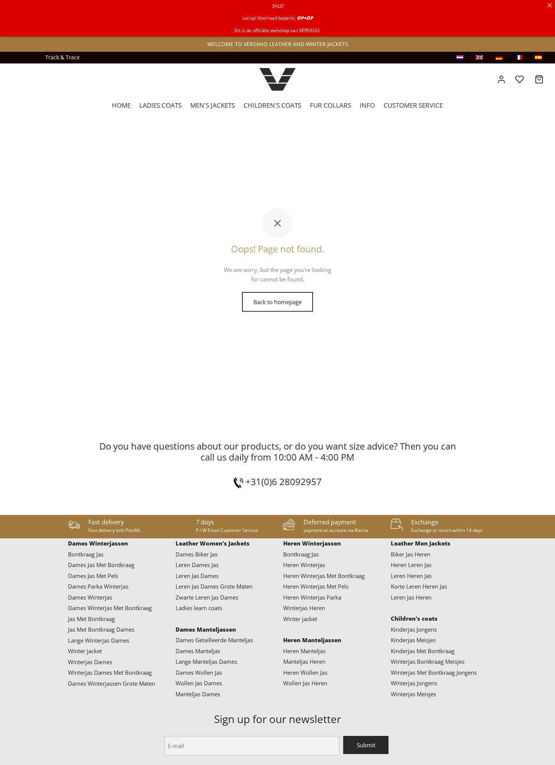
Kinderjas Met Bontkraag (423, 651)
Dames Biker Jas (196, 554)
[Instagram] (17, 57)
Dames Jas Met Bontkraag (101, 565)
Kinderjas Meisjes (413, 640)
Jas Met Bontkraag (91, 619)
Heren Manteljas (304, 651)
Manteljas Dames (198, 694)
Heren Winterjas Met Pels (315, 586)
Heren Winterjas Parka (312, 597)
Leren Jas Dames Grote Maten (214, 586)
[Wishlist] (520, 79)
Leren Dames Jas (197, 565)
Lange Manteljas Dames (206, 661)
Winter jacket (85, 651)
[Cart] (539, 79)
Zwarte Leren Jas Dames (207, 597)
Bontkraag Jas (85, 554)
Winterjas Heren (304, 608)
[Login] (501, 79)
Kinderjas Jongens (414, 629)
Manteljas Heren (304, 661)
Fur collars (330, 105)
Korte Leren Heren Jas (419, 586)
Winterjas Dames (90, 662)
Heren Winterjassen (312, 543)
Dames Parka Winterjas (98, 586)
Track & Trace (62, 57)
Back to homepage (277, 302)
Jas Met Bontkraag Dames (101, 629)
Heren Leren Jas (411, 565)
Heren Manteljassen (312, 640)
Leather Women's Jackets (213, 543)
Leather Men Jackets (420, 543)
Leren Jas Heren (411, 597)
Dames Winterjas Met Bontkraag (110, 608)
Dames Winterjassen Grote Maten (111, 683)
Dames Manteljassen (206, 629)
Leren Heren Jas (411, 576)
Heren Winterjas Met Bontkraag (324, 576)
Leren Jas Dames (197, 576)
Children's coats (272, 105)
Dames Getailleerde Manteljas (214, 640)
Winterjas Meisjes (413, 694)
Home (121, 105)
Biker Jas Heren (410, 554)
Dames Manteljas (198, 651)
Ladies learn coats (199, 608)
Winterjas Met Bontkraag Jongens (434, 672)
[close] (549, 5)
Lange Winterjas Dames (98, 640)
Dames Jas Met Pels (93, 576)
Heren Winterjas (304, 565)
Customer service (413, 105)
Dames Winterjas (90, 597)
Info (367, 105)
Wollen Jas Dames (199, 683)
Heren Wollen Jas (305, 672)
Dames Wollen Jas (199, 672)
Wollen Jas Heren (305, 683)
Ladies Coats (160, 105)
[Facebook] (32, 57)
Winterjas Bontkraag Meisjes (427, 661)
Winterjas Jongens (414, 683)
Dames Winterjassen (98, 543)
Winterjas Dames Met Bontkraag (110, 672)
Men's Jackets (212, 105)
